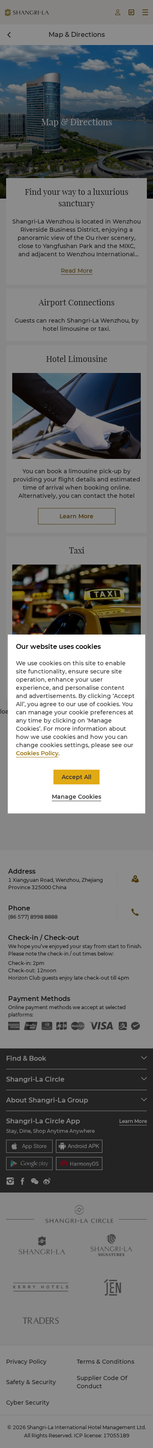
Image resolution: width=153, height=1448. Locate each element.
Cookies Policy (37, 753)
